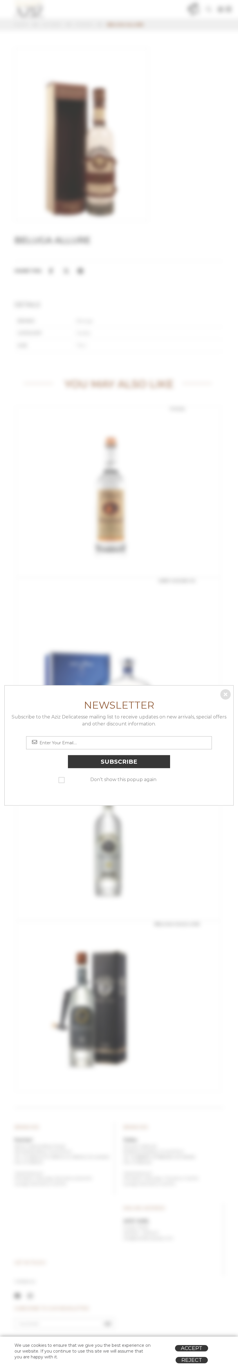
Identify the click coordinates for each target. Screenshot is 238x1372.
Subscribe (119, 761)
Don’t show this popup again (123, 780)
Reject (191, 1360)
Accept (191, 1348)
